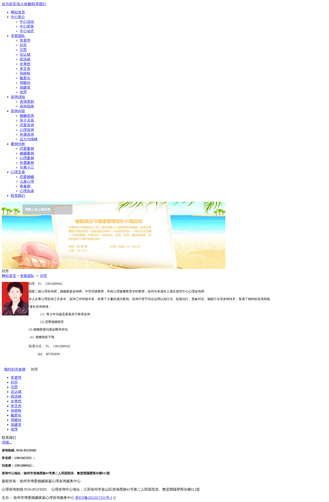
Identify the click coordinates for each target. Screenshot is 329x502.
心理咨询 (27, 130)
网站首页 (9, 276)
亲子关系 (27, 120)
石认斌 (25, 54)
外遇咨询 (27, 134)
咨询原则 (27, 101)
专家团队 (27, 276)
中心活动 (27, 22)
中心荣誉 (27, 26)
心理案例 (27, 158)
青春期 (25, 186)
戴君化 (25, 78)
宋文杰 (25, 69)
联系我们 (39, 4)
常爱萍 (25, 40)
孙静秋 (25, 73)
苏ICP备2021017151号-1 (93, 498)
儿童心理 (27, 181)
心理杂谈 (27, 191)
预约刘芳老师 (15, 369)
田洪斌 (25, 59)
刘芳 (23, 45)
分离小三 (27, 167)
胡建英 (25, 87)
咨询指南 (27, 106)
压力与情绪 (29, 139)
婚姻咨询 (27, 116)
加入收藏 (24, 4)
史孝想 (25, 64)
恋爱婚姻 (27, 177)
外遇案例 (27, 163)
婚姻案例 (27, 153)
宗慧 (23, 50)
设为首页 (9, 4)
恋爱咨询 (27, 125)
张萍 (23, 92)
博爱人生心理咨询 (19, 209)
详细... (7, 442)
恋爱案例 (27, 148)
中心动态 (27, 31)
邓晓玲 (25, 83)
